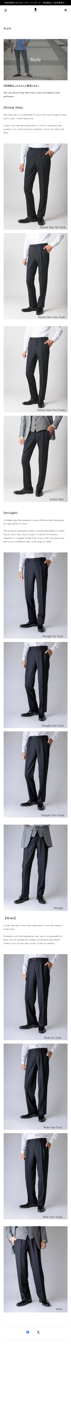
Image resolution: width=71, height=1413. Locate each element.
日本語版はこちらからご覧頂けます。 (22, 85)
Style (7, 28)
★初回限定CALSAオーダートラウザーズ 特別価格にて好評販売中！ (35, 3)
